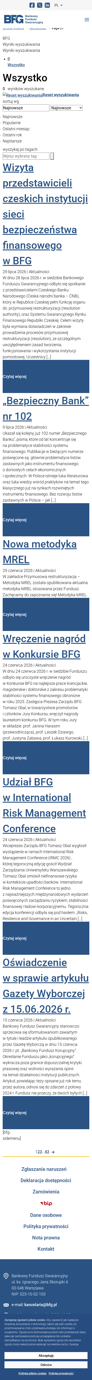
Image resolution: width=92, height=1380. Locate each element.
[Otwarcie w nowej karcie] (46, 1203)
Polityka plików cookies (32, 1373)
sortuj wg (11, 101)
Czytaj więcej (15, 376)
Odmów (46, 1365)
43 (47, 1151)
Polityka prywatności (61, 1373)
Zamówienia (46, 1192)
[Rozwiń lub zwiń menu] (86, 19)
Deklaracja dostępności (46, 1181)
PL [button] (57, 5)
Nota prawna (46, 1238)
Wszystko (16, 61)
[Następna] (53, 1152)
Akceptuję (46, 1356)
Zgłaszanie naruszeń (44, 1169)
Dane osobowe (46, 1215)
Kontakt (46, 1249)
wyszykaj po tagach (20, 149)
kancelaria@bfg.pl (40, 1304)
